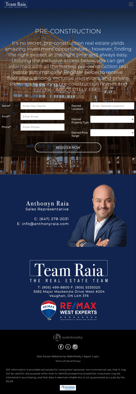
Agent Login (91, 356)
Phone (6, 127)
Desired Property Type (80, 120)
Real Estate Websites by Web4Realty (59, 356)
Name (6, 105)
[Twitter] (68, 346)
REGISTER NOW (68, 147)
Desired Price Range (80, 134)
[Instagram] (75, 346)
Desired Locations (77, 107)
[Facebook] (61, 346)
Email (6, 116)
